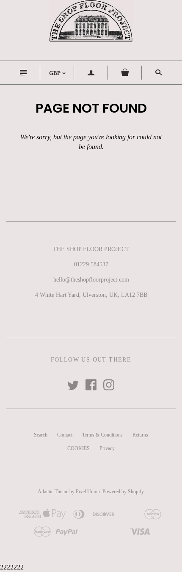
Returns (140, 435)
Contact (64, 435)
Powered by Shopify (122, 492)
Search (40, 435)
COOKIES (78, 448)
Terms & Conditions (102, 435)
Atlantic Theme (53, 492)
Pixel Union (88, 492)
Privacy (107, 448)
